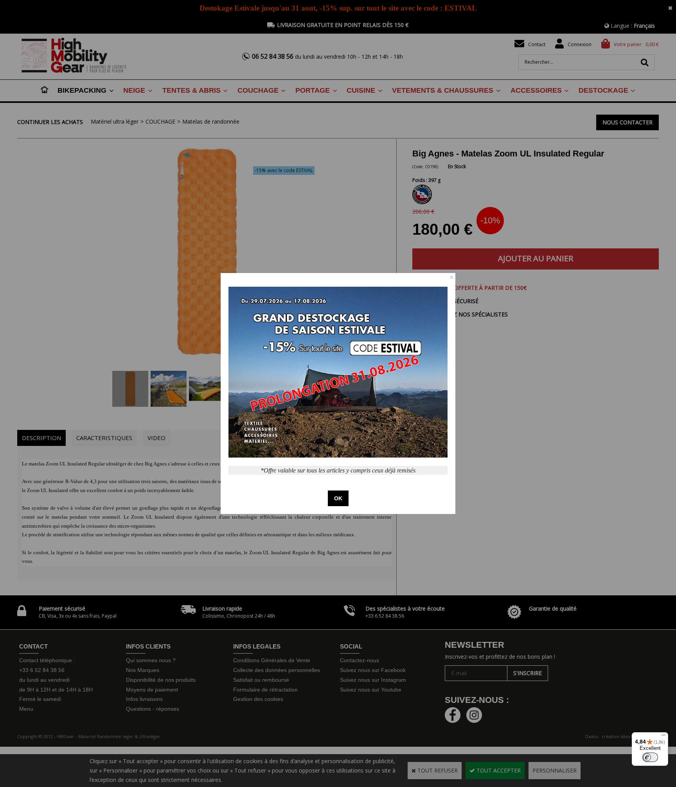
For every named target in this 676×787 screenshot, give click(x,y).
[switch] (650, 757)
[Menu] (663, 737)
